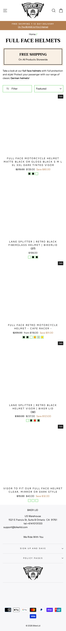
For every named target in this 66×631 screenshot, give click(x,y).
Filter (14, 88)
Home (32, 34)
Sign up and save (33, 548)
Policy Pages (33, 558)
